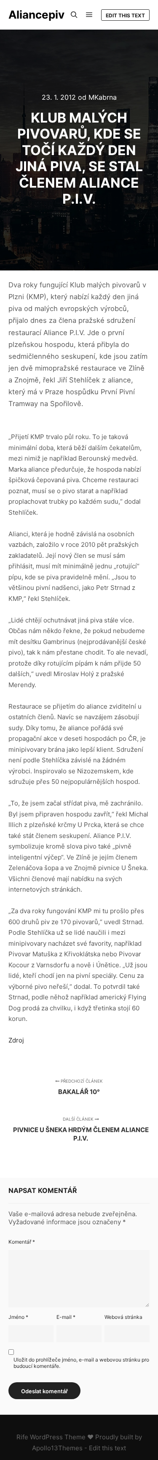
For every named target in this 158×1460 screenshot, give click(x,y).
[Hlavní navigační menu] (89, 14)
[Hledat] (74, 14)
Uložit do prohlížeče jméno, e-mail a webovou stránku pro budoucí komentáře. (81, 1362)
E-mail (65, 1317)
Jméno (18, 1317)
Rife (22, 1437)
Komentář (21, 1242)
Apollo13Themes (57, 1448)
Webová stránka (123, 1317)
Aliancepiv (36, 14)
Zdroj (16, 1040)
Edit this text (125, 15)
